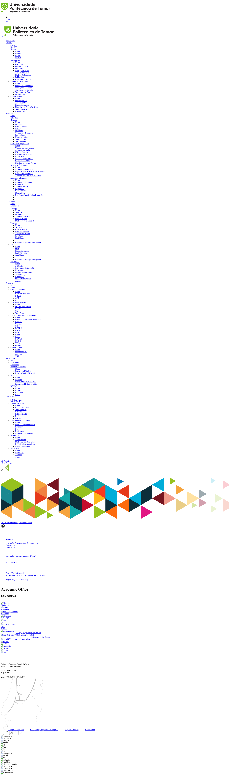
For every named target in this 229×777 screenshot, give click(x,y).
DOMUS (18, 328)
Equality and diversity (23, 272)
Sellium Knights (21, 414)
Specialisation (20, 141)
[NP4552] (5, 642)
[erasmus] (5, 648)
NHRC (18, 341)
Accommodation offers (24, 433)
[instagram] (7, 734)
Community (10, 202)
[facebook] (3, 734)
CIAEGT (18, 324)
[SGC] (4, 644)
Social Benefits (21, 253)
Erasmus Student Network (25, 373)
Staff (12, 244)
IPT (2, 37)
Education (9, 114)
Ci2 (16, 311)
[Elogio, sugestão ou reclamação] (7, 631)
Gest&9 (18, 345)
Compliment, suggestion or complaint (44, 730)
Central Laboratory (17, 289)
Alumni (18, 281)
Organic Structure (71, 730)
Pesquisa (7, 461)
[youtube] (12, 734)
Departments (20, 94)
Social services (20, 191)
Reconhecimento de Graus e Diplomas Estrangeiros (25, 575)
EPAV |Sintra (20, 156)
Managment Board (22, 71)
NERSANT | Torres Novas (25, 163)
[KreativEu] (6, 646)
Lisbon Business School (24, 174)
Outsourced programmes (19, 144)
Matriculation (20, 193)
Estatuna (18, 412)
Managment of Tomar (23, 88)
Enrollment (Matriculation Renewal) (28, 195)
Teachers (13, 223)
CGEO (18, 309)
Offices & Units (16, 96)
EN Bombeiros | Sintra (23, 154)
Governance (15, 60)
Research (9, 283)
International (10, 358)
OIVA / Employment (23, 279)
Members (9, 539)
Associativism (15, 435)
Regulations (19, 189)
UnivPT (9, 43)
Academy (19, 354)
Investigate (19, 236)
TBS (17, 356)
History (13, 49)
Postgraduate (20, 135)
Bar (16, 429)
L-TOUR (18, 339)
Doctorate (19, 131)
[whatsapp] (26, 734)
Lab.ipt (18, 296)
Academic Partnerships (19, 165)
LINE (17, 337)
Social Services (21, 109)
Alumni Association (22, 446)
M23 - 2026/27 (11, 562)
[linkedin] (17, 734)
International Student (18, 367)
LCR (17, 332)
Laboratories (20, 111)
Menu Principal (7, 463)
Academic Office (21, 103)
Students (13, 208)
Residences (19, 431)
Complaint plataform (16, 730)
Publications (19, 77)
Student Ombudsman (23, 75)
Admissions (10, 41)
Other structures (16, 347)
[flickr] (21, 734)
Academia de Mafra (22, 150)
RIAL (17, 395)
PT (7, 21)
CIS (16, 326)
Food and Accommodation (20, 420)
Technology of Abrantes (24, 90)
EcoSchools (19, 277)
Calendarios (10, 547)
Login (8, 19)
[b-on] (3, 652)
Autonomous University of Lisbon (28, 176)
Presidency (19, 68)
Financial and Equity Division (26, 107)
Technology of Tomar (23, 92)
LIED (17, 335)
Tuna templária (20, 410)
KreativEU (14, 365)
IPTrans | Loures (21, 152)
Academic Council (22, 73)
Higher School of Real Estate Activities (30, 171)
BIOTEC (18, 322)
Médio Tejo (14, 448)
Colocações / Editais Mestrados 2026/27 (21, 556)
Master (17, 129)
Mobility (13, 375)
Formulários (10, 545)
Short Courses (20, 139)
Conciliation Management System (28, 242)
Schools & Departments (19, 81)
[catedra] (4, 650)
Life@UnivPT (11, 397)
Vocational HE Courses (24, 133)
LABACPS (19, 330)
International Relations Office (26, 384)
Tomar (17, 457)
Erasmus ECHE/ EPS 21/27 (25, 382)
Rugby (17, 416)
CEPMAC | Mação (22, 161)
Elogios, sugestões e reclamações (18, 580)
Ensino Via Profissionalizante (17, 573)
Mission (18, 58)
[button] (2, 775)
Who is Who (90, 730)
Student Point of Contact (24, 221)
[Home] (26, 13)
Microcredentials (21, 137)
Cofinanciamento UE (23, 79)
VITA (17, 343)
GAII (17, 298)
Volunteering (20, 274)
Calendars (19, 184)
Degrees (13, 120)
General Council (21, 66)
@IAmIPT (14, 262)
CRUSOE (19, 392)
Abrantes (18, 455)
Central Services (21, 229)
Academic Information (18, 178)
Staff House (19, 238)
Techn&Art (19, 313)
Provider (18, 214)
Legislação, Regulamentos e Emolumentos (22, 543)
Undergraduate (20, 126)
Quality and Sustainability (25, 268)
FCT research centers (18, 302)
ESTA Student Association (25, 444)
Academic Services (22, 217)
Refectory (19, 427)
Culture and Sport (17, 403)
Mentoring (19, 270)
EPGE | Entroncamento (24, 159)
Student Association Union (25, 442)
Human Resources (22, 105)
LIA (16, 300)
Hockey (18, 418)
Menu (12, 45)
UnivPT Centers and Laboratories (23, 315)
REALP (13, 386)
